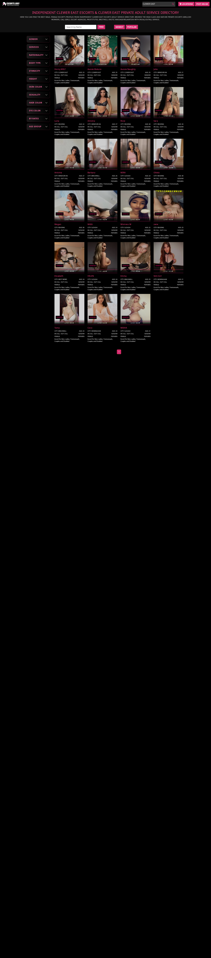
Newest (119, 27)
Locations (187, 4)
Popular (132, 27)
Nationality (36, 55)
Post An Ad (202, 4)
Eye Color (35, 110)
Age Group (35, 126)
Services (34, 47)
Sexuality (34, 94)
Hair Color (35, 102)
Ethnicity (34, 71)
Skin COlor (35, 86)
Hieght (33, 78)
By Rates (34, 118)
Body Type (35, 63)
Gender (33, 39)
